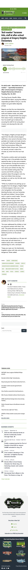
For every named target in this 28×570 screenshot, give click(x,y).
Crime (10, 18)
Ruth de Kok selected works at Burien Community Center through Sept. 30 (14, 434)
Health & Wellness (21, 27)
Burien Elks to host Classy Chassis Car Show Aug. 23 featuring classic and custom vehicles (14, 465)
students (4, 274)
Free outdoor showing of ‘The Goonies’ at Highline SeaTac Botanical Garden (14, 454)
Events (6, 18)
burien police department (8, 263)
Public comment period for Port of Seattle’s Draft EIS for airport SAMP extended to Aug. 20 (15, 445)
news (7, 271)
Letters (20, 18)
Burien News (5, 27)
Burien (8, 260)
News (3, 271)
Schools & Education (6, 29)
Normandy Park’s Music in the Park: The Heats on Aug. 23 (14, 474)
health (21, 266)
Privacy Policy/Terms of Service (21, 566)
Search (2, 328)
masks (21, 269)
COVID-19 (23, 263)
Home (2, 18)
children (17, 263)
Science (22, 271)
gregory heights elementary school (10, 266)
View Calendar (5, 479)
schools (17, 271)
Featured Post (12, 27)
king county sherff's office (12, 269)
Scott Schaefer (9, 43)
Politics (15, 18)
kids (3, 269)
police (11, 271)
